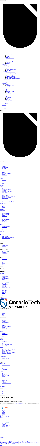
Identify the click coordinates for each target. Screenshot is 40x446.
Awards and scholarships (10, 96)
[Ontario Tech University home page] (20, 307)
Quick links (4, 168)
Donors (3, 262)
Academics (4, 64)
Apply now (6, 101)
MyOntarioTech (8, 81)
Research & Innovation (5, 167)
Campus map (4, 180)
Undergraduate (6, 84)
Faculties (5, 71)
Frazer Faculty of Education (10, 76)
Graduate (5, 90)
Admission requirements (10, 85)
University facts (8, 56)
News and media (5, 426)
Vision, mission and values (10, 58)
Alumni (3, 261)
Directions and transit (9, 61)
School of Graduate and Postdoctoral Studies (13, 78)
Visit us (1, 178)
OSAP (7, 98)
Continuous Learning (9, 68)
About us (1, 170)
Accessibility (4, 251)
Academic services (7, 79)
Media (3, 264)
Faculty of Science (9, 74)
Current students (4, 291)
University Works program (10, 100)
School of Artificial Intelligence (11, 77)
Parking (3, 247)
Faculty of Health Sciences (6, 197)
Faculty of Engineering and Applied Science (9, 196)
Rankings (7, 55)
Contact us (4, 254)
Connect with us (6, 103)
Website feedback (5, 428)
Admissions (4, 83)
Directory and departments (6, 255)
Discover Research (5, 236)
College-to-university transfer (10, 67)
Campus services (5, 253)
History (7, 53)
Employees (4, 260)
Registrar (7, 82)
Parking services (8, 63)
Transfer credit (8, 89)
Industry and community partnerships (10, 107)
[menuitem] (21, 58)
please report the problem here (19, 403)
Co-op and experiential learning (11, 69)
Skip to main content (3, 298)
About (3, 318)
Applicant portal (8, 86)
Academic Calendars (5, 358)
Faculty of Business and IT (10, 72)
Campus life (4, 105)
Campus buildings (9, 60)
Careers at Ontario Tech (6, 425)
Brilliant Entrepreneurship (8, 108)
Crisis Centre (4, 286)
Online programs (8, 70)
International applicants (9, 94)
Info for (2, 110)
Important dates (8, 93)
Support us (2, 437)
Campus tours (8, 62)
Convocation (4, 205)
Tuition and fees (8, 99)
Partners (3, 263)
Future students (4, 259)
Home (3, 393)
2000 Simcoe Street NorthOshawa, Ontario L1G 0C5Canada (4, 416)
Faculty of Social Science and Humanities (12, 75)
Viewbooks (8, 57)
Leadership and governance (10, 54)
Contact (1, 420)
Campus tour (4, 246)
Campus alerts (4, 252)
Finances (5, 95)
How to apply (8, 92)
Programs (5, 65)
